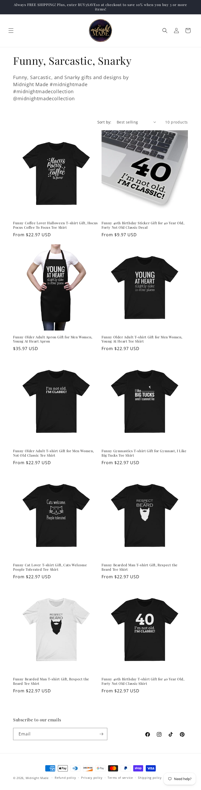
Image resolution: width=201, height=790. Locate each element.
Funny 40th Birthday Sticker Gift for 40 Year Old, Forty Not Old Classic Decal (143, 225)
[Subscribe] (101, 734)
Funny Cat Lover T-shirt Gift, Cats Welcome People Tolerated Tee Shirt (50, 567)
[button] (11, 30)
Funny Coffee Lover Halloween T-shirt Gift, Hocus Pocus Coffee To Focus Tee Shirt (55, 225)
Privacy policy (92, 778)
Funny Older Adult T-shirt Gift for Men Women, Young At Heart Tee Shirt (142, 339)
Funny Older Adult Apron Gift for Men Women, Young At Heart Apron (52, 339)
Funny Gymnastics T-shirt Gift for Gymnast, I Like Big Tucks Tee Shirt (144, 453)
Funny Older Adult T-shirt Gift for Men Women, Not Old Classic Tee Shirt (53, 453)
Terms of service (120, 778)
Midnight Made (37, 778)
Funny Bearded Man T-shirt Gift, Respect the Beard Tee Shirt (140, 567)
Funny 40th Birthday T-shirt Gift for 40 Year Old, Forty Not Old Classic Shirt (143, 681)
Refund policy (65, 778)
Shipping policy (150, 778)
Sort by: (104, 122)
